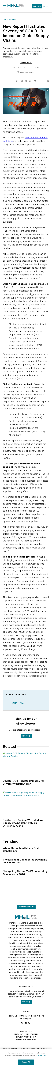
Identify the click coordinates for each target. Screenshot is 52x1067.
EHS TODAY (18, 1034)
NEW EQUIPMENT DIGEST (26, 1037)
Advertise (15, 1048)
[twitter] (26, 81)
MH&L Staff (26, 62)
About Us (6, 1048)
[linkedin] (21, 81)
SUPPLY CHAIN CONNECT (26, 1040)
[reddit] (30, 81)
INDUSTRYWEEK (32, 1034)
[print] (48, 81)
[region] (26, 1058)
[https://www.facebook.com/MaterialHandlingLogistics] (22, 1023)
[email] (34, 81)
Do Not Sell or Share (27, 1048)
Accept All (26, 1062)
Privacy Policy (42, 1048)
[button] (5, 6)
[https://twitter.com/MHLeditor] (29, 1023)
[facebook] (17, 81)
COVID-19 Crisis (9, 20)
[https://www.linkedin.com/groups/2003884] (25, 1023)
